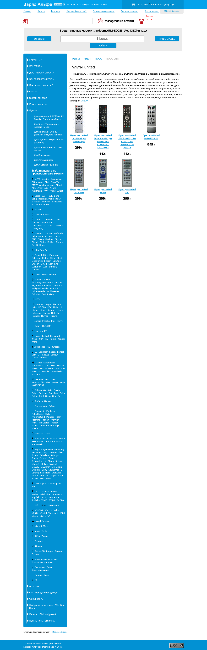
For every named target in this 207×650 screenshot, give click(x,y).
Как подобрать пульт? (76, 11)
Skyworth (45, 467)
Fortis (38, 274)
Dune (42, 245)
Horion (46, 313)
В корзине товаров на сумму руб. (156, 4)
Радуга (49, 551)
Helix (55, 307)
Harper (48, 304)
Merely (60, 365)
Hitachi (60, 310)
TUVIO (44, 500)
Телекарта (40, 483)
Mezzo (35, 368)
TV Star (60, 500)
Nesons (35, 382)
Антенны (34, 586)
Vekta (57, 510)
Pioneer (50, 417)
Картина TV (41, 331)
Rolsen (59, 441)
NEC (47, 379)
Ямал (46, 575)
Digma (58, 239)
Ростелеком (41, 406)
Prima (35, 422)
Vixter (43, 516)
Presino (45, 425)
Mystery (36, 374)
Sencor (35, 458)
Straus (35, 475)
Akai (47, 182)
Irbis (53, 321)
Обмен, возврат (38, 97)
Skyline (44, 464)
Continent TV (38, 225)
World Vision (42, 521)
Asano (53, 188)
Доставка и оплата (129, 11)
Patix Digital (38, 414)
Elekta (45, 258)
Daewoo (39, 233)
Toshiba (36, 500)
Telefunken (45, 494)
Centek (35, 222)
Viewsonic (53, 513)
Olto (50, 390)
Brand (39, 204)
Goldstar (36, 294)
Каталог (41, 11)
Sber (60, 452)
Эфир (50, 567)
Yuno (37, 531)
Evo (56, 263)
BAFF (44, 195)
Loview (54, 354)
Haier (34, 307)
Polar (58, 417)
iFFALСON (46, 326)
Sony (44, 469)
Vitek (62, 513)
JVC (48, 346)
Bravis (46, 204)
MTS (53, 365)
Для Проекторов (42, 155)
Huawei (53, 316)
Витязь (38, 209)
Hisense (51, 310)
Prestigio (55, 425)
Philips (48, 414)
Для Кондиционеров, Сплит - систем (49, 148)
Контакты (55, 11)
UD (36, 505)
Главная (27, 11)
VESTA (35, 513)
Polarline (36, 419)
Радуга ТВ (40, 551)
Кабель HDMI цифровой (42, 614)
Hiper (42, 310)
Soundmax (54, 469)
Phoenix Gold (38, 417)
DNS (34, 239)
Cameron (48, 219)
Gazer (47, 279)
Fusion (52, 274)
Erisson (35, 263)
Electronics (37, 261)
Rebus (62, 438)
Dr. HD (35, 245)
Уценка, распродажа (42, 562)
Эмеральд (40, 567)
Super (54, 475)
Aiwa (40, 182)
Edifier (44, 255)
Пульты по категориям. (42, 620)
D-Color (49, 233)
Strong (35, 472)
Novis (62, 382)
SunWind (44, 475)
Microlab (46, 371)
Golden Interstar (50, 288)
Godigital (36, 288)
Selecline (44, 455)
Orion (48, 396)
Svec (42, 478)
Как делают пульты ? (41, 85)
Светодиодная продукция (43, 592)
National (39, 379)
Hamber (39, 304)
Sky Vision (57, 467)
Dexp (57, 236)
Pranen (45, 419)
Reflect (41, 441)
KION (41, 339)
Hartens (57, 304)
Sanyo (45, 452)
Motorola (60, 368)
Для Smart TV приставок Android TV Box (46, 125)
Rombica (50, 441)
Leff (34, 354)
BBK (51, 195)
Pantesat (51, 411)
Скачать (33, 91)
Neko (53, 379)
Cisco (43, 222)
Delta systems (39, 236)
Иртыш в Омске (59, 632)
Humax (44, 316)
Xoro (45, 526)
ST (62, 469)
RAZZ (45, 438)
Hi (61, 307)
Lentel (60, 351)
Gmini (45, 294)
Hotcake (55, 313)
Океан (47, 401)
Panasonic (40, 411)
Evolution (36, 266)
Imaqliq (46, 321)
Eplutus (57, 261)
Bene (56, 195)
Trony (44, 497)
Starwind (56, 472)
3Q (36, 580)
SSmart (35, 464)
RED (34, 441)
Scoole (35, 455)
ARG (46, 188)
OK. (45, 390)
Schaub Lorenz (39, 461)
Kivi (46, 339)
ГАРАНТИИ (35, 60)
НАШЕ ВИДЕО (167, 38)
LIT (39, 354)
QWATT (49, 433)
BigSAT (59, 198)
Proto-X (36, 425)
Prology (54, 422)
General (58, 285)
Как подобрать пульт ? (41, 79)
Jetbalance (39, 346)
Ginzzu (58, 282)
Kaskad (45, 336)
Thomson (57, 494)
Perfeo (35, 428)
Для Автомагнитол (43, 160)
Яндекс (38, 575)
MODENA (49, 368)
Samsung (59, 449)
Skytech (53, 464)
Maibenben (49, 362)
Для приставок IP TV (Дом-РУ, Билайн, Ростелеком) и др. (49, 117)
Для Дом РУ (41, 250)
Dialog (41, 239)
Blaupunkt (57, 201)
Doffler (51, 242)
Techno (54, 491)
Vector (48, 510)
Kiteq (34, 339)
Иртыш (38, 546)
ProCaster (44, 422)
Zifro (37, 536)
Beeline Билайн (46, 198)
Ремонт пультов (38, 104)
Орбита (39, 401)
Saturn (53, 452)
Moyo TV (36, 371)
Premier (55, 419)
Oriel (41, 396)
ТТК (34, 486)
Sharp (51, 461)
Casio (57, 219)
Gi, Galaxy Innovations (42, 282)
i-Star (37, 326)
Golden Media (39, 291)
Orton (35, 396)
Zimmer (45, 536)
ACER (37, 179)
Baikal (37, 195)
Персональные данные (103, 11)
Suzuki (35, 478)
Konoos (61, 339)
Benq (34, 198)
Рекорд (58, 551)
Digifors (49, 239)
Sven (48, 478)
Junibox (56, 346)
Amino (50, 185)
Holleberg (36, 313)
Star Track (45, 472)
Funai (45, 274)
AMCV (35, 185)
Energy (47, 261)
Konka (53, 339)
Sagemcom (47, 449)
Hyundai (36, 316)
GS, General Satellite (42, 285)
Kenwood (55, 336)
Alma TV (55, 182)
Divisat (35, 242)
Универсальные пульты (46, 559)
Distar (43, 242)
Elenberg (54, 255)
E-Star (49, 263)
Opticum (43, 393)
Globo (52, 294)
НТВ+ (37, 299)
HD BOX (42, 307)
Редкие (35, 554)
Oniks (34, 393)
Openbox (53, 393)
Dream (59, 242)
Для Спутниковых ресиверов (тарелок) (49, 141)
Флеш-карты (36, 598)
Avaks (53, 190)
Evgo (45, 266)
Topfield (36, 497)
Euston (35, 269)
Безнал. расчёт (152, 11)
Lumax (35, 357)
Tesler (35, 494)
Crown (50, 225)
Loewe (45, 354)
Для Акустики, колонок (46, 164)
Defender (59, 233)
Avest (60, 190)
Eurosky (53, 266)
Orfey (62, 393)
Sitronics (36, 469)
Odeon (38, 390)
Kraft (34, 341)
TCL (37, 491)
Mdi (42, 368)
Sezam (43, 458)
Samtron (36, 452)
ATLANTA (86, 100)
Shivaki (58, 461)
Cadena (38, 219)
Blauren (46, 201)
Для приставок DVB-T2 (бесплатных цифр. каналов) (48, 133)
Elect (59, 258)
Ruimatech (37, 444)
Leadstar (43, 351)
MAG (47, 365)
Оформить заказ (172, 11)
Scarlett (53, 458)
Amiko (42, 185)
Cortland (59, 225)
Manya (39, 362)
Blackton (36, 201)
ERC (43, 263)
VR (49, 516)
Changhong (37, 228)
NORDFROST (38, 385)
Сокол (46, 214)
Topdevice (54, 497)
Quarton (39, 433)
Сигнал (38, 214)
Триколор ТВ (54, 483)
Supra (61, 475)
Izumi (60, 321)
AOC (34, 188)
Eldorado (36, 258)
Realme (53, 438)
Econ (37, 255)
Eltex (52, 258)
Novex (55, 382)
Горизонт (39, 541)
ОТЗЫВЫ (39, 38)
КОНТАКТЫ (35, 66)
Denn (50, 236)
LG (36, 351)
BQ (33, 204)
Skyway (35, 467)
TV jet (52, 500)
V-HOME (39, 510)
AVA (46, 190)
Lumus (43, 357)
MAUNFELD (37, 365)
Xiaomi (38, 526)
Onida (57, 390)
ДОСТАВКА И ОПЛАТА (41, 72)
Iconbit (37, 321)
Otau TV (56, 396)
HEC (50, 307)
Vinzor (35, 516)
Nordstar (45, 382)
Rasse (38, 438)
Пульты (33, 110)
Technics (44, 491)
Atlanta (59, 185)
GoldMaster (53, 291)
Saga (37, 449)
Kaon (37, 336)
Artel (40, 188)
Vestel (43, 513)
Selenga (54, 455)
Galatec (39, 279)
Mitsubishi (57, 371)
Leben (52, 351)
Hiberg (35, 310)
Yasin (44, 531)
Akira (34, 182)
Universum (53, 505)
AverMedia (37, 190)
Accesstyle (56, 179)
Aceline (45, 179)
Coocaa (50, 222)
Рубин (52, 406)
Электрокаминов (40, 570)
